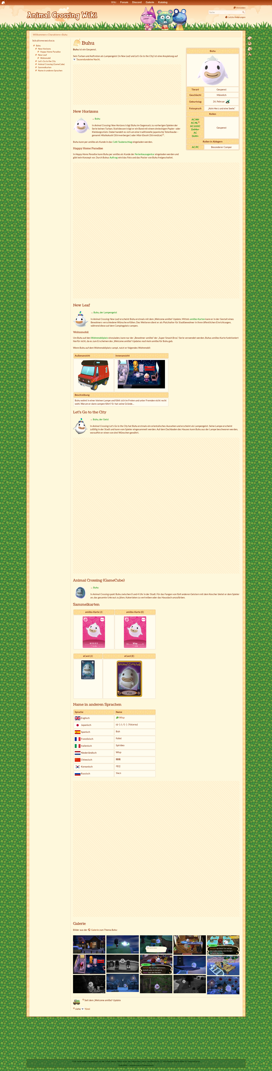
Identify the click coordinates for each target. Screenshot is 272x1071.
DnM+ (195, 136)
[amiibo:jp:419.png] (94, 631)
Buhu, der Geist (101, 419)
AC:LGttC (195, 126)
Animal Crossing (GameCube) (51, 64)
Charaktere (54, 34)
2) (163, 134)
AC (195, 132)
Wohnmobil (45, 58)
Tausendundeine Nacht (88, 59)
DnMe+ (195, 129)
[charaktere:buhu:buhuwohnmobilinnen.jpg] (141, 373)
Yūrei (87, 1008)
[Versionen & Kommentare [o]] (249, 43)
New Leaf (42, 55)
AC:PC (195, 147)
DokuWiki (123, 1065)
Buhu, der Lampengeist (105, 312)
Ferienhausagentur (144, 154)
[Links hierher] (249, 49)
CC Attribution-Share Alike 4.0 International (180, 1061)
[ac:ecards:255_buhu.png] (129, 678)
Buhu (64, 34)
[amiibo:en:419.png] (135, 631)
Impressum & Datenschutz (142, 1065)
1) (199, 122)
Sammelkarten (44, 67)
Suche (243, 12)
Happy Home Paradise (50, 52)
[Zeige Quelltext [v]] (249, 38)
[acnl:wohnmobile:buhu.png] (93, 375)
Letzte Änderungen (236, 17)
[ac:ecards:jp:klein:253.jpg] (88, 669)
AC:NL (194, 122)
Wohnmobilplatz (99, 337)
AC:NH (195, 119)
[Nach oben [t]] (249, 54)
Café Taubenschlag (122, 141)
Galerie (95, 929)
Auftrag (114, 157)
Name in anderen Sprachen (50, 70)
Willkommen (39, 34)
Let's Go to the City (47, 61)
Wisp (122, 717)
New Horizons (44, 48)
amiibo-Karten (197, 319)
